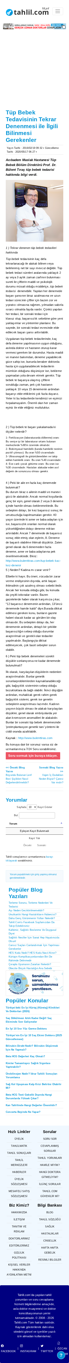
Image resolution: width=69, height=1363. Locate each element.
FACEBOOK (8, 1351)
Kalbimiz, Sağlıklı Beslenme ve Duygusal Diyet (32, 931)
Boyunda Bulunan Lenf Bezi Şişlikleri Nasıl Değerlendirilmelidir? (19, 775)
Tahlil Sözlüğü (50, 1219)
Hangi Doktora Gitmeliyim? (50, 1174)
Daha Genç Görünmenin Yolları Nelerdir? (32, 918)
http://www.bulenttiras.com (35, 738)
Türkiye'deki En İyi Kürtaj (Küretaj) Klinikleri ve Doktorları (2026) (33, 1009)
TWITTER (47, 1351)
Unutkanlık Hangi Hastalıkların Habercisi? (32, 914)
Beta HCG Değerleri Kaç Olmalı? (25, 1056)
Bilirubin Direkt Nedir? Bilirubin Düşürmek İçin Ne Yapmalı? (32, 1047)
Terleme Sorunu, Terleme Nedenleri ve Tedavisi (31, 904)
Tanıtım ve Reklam (19, 1229)
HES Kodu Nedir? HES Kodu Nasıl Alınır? (33, 952)
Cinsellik (50, 1240)
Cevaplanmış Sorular (50, 1148)
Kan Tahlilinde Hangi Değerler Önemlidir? (31, 1105)
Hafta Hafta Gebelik (49, 1250)
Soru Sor (50, 1138)
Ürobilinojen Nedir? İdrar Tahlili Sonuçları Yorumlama (32, 1075)
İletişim (19, 1219)
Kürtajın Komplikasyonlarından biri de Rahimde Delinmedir (30, 958)
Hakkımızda (19, 1212)
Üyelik (19, 1138)
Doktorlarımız (19, 1238)
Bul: (16, 815)
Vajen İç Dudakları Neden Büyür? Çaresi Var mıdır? (51, 775)
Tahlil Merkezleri (19, 1162)
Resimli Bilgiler (49, 1259)
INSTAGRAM (28, 1351)
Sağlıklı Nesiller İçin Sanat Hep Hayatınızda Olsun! (34, 939)
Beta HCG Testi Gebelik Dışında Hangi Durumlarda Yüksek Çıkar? (29, 1096)
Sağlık (49, 1226)
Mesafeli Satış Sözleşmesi (19, 1194)
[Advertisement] (34, 71)
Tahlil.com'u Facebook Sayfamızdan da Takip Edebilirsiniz (31, 924)
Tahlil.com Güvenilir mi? (49, 1194)
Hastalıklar (49, 1233)
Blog (49, 1212)
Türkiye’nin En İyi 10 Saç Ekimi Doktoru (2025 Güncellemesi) (34, 1037)
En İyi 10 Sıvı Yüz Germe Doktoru (26, 1028)
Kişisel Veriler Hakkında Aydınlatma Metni (19, 1269)
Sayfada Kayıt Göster (34, 807)
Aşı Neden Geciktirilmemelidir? (26, 910)
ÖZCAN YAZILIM (63, 1351)
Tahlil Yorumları (50, 1158)
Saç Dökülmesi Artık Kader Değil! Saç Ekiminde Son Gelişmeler (29, 1020)
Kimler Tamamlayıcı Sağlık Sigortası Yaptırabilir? (28, 1065)
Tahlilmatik (19, 1145)
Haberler (19, 1172)
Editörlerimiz (19, 1245)
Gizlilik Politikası (19, 1255)
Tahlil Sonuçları (19, 1153)
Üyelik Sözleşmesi (19, 1182)
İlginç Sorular (50, 1184)
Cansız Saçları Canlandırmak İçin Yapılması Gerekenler (34, 947)
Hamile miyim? (50, 1165)
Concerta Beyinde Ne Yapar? (23, 1111)
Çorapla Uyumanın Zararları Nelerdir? (30, 964)
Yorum (13, 823)
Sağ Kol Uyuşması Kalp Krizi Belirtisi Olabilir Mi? (33, 1086)
